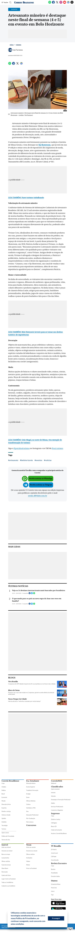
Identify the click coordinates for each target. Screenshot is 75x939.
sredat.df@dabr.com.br (37, 496)
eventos (39, 460)
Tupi (52, 895)
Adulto (53, 803)
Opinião (4, 818)
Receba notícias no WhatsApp (40, 479)
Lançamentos (5, 858)
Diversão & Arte (6, 804)
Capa (3, 783)
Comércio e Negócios (57, 810)
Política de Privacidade (8, 836)
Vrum (28, 845)
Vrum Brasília (54, 860)
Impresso (55, 813)
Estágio (28, 794)
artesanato (13, 460)
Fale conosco (29, 822)
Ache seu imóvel (6, 847)
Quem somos (5, 832)
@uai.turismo (57, 448)
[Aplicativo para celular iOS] (58, 903)
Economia (4, 797)
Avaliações (29, 858)
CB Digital (54, 823)
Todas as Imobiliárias (7, 882)
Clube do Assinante (56, 830)
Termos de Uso (6, 839)
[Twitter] (57, 3)
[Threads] (72, 3)
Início (12, 45)
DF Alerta (54, 849)
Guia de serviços (6, 865)
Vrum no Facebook (31, 868)
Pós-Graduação (30, 818)
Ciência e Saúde (6, 815)
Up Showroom (44, 145)
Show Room (5, 868)
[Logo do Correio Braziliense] (24, 2)
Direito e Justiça (6, 811)
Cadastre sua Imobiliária (8, 886)
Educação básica (30, 783)
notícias (48, 460)
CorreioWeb (56, 781)
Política (4, 790)
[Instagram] (60, 3)
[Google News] (68, 3)
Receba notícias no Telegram (41, 485)
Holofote (4, 822)
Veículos (53, 796)
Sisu (27, 811)
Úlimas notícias (6, 861)
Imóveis (53, 792)
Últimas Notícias (30, 801)
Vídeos (28, 861)
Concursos (31, 825)
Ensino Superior (30, 787)
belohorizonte (27, 460)
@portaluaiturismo (22, 448)
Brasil (3, 794)
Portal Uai (54, 887)
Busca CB (53, 826)
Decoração (5, 872)
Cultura (28, 804)
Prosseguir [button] (56, 918)
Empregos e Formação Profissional (60, 799)
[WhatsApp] (49, 3)
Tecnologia (5, 825)
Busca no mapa (6, 854)
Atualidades (54, 873)
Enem (27, 797)
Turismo (18, 45)
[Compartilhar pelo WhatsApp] (34, 593)
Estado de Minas (55, 884)
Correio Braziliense (10, 781)
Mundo (3, 801)
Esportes (4, 808)
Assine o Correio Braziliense (59, 833)
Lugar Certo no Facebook (9, 879)
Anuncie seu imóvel (7, 851)
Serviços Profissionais (57, 806)
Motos (28, 865)
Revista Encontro (59, 863)
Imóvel (5, 845)
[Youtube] (64, 3)
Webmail (53, 783)
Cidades (4, 787)
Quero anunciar (55, 789)
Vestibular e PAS (30, 808)
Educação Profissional (32, 815)
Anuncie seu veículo (31, 851)
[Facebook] (53, 3)
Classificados (57, 787)
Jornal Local (54, 853)
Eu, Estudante (32, 781)
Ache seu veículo (31, 847)
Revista (53, 869)
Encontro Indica (55, 876)
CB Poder (53, 856)
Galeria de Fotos (6, 875)
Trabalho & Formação (32, 790)
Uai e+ (53, 891)
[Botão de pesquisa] (10, 2)
